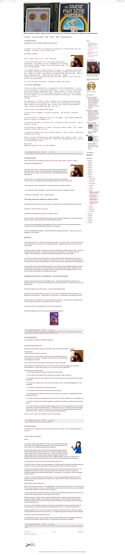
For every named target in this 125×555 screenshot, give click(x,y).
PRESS (46, 36)
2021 (89, 169)
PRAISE (57, 36)
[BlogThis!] (50, 152)
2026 (89, 160)
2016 (89, 213)
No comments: (44, 152)
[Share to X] (51, 152)
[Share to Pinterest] (54, 152)
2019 (89, 172)
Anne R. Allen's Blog (92, 97)
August (91, 185)
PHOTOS (52, 36)
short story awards (28, 333)
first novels (47, 331)
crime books (41, 331)
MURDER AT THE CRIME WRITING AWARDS (40, 43)
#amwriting (30, 525)
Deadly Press (91, 135)
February (91, 209)
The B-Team (90, 50)
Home (54, 531)
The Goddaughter (79, 525)
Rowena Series (91, 56)
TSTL (57, 333)
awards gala (48, 153)
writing (26, 527)
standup (73, 525)
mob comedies (63, 525)
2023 (89, 165)
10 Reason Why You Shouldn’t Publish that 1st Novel (66, 204)
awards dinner (43, 153)
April (90, 206)
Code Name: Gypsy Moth (93, 55)
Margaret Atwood (53, 331)
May (90, 190)
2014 (89, 217)
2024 (89, 164)
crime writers (54, 153)
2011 (89, 222)
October (91, 181)
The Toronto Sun (52, 333)
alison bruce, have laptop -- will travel (92, 123)
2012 (89, 220)
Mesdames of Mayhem (93, 110)
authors (38, 153)
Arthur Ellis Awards (32, 153)
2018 (89, 174)
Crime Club (90, 49)
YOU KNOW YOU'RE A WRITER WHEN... (39, 340)
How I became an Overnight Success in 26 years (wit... (94, 196)
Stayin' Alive (96, 136)
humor (49, 525)
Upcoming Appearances (66, 36)
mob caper (57, 525)
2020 (89, 171)
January (91, 211)
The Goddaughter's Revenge (42, 333)
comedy (37, 525)
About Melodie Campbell (37, 36)
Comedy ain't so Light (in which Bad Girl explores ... (94, 202)
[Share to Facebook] (53, 152)
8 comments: (43, 330)
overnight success (61, 331)
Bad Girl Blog (27, 36)
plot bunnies (67, 331)
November (91, 179)
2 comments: (43, 420)
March (90, 207)
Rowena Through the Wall (76, 331)
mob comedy (68, 525)
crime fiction (45, 525)
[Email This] (49, 152)
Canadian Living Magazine (33, 331)
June (90, 188)
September (91, 183)
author (34, 525)
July (90, 186)
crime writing (70, 153)
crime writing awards (78, 153)
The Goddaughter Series (93, 47)
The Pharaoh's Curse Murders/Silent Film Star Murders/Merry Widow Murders (93, 44)
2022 (89, 167)
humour (52, 525)
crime (41, 525)
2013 (89, 219)
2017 (89, 176)
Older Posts (80, 531)
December (91, 178)
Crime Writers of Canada (62, 153)
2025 (89, 162)
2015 (89, 215)
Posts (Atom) (33, 534)
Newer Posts (27, 531)
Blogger (84, 551)
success (34, 333)
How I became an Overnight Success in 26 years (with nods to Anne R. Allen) (50, 160)
